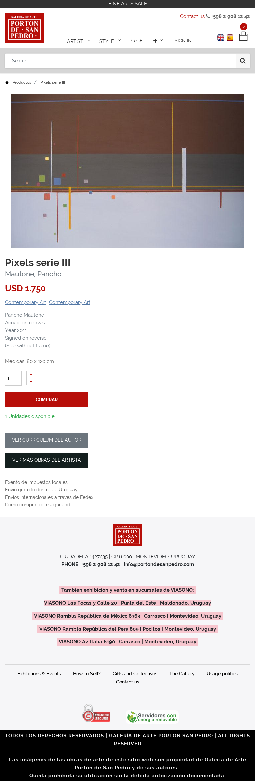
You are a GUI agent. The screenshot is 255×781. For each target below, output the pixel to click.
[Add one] (31, 374)
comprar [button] (47, 399)
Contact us (192, 16)
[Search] (243, 61)
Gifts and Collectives (135, 673)
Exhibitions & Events (39, 673)
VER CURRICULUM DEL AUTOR (46, 440)
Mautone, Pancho (33, 274)
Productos (22, 82)
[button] (159, 40)
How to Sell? (87, 673)
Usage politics (222, 673)
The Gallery (182, 673)
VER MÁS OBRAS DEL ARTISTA (46, 460)
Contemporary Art (25, 302)
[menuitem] (136, 40)
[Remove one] (31, 381)
